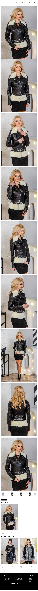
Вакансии (30, 578)
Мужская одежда (7, 578)
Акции (5, 580)
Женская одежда (7, 576)
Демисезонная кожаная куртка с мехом (8, 531)
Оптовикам (18, 576)
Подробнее (34, 586)
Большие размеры (7, 579)
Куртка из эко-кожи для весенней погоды (28, 564)
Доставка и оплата (20, 578)
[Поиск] (29, 2)
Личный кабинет (32, 576)
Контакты (30, 579)
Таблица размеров (20, 579)
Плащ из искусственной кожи (7, 564)
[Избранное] (34, 2)
